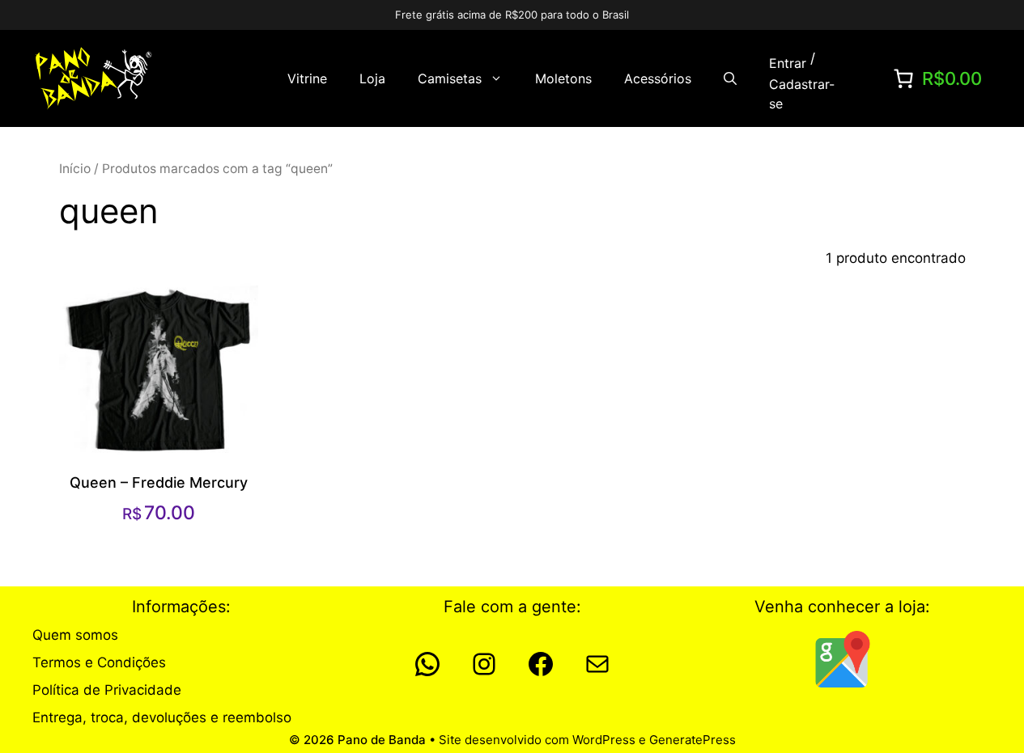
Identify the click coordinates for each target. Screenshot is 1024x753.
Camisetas (450, 78)
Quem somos (75, 635)
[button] (730, 78)
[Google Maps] (843, 659)
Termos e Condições (99, 662)
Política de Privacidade (106, 690)
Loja (372, 78)
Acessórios (657, 78)
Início (75, 168)
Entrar (787, 63)
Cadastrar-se (802, 94)
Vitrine (307, 78)
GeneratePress (692, 739)
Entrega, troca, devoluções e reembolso (161, 717)
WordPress (603, 739)
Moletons (563, 78)
